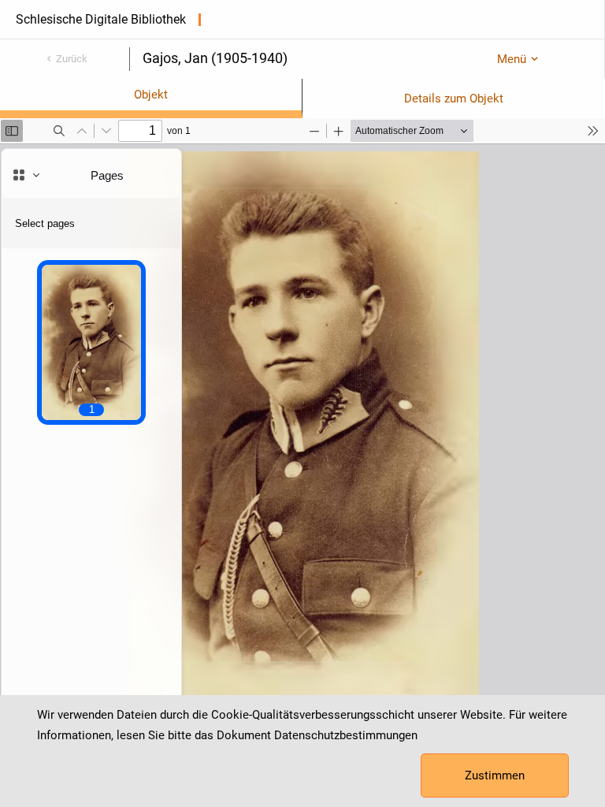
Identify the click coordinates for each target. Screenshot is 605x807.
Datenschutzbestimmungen (346, 735)
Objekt (151, 94)
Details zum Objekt (453, 98)
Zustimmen (495, 775)
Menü (511, 59)
